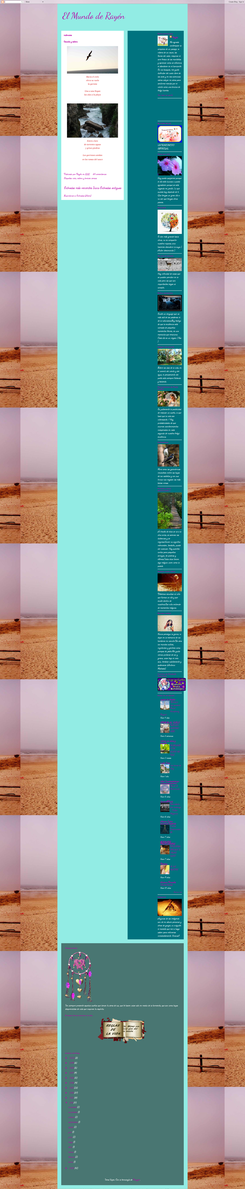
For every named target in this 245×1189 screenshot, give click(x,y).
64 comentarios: (100, 174)
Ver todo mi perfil (165, 95)
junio (70, 1137)
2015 (71, 1082)
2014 (71, 1087)
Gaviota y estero (71, 41)
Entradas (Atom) (83, 195)
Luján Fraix (165, 762)
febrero (71, 1156)
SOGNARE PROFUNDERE (167, 843)
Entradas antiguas (110, 187)
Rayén (175, 37)
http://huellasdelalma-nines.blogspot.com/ (170, 782)
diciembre (72, 1107)
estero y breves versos (87, 178)
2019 (71, 1063)
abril (70, 1147)
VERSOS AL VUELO (169, 722)
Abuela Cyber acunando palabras (168, 822)
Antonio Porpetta (168, 882)
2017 (71, 1072)
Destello (163, 863)
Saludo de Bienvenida (174, 787)
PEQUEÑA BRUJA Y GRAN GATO (175, 851)
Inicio (96, 187)
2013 (71, 1092)
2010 (72, 1168)
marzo (71, 1152)
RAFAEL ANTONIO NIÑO (174, 728)
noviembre (73, 1112)
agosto (71, 1127)
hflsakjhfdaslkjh (166, 884)
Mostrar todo (178, 892)
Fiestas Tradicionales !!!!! (175, 829)
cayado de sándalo (167, 699)
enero (71, 1161)
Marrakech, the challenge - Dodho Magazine (175, 808)
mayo (70, 1142)
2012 (71, 1097)
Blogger (136, 1179)
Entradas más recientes (78, 187)
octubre (71, 1117)
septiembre (73, 1122)
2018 (71, 1067)
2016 (71, 1077)
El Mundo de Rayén (94, 15)
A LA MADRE (174, 868)
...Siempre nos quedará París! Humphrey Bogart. (170, 708)
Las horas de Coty (175, 767)
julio (70, 1132)
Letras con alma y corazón (167, 742)
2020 (72, 1058)
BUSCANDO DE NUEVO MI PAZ (175, 750)
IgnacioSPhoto (166, 801)
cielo (74, 178)
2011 (71, 1102)
